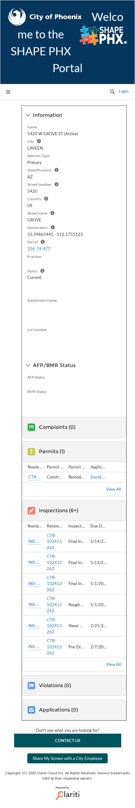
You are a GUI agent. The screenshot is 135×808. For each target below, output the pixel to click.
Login (123, 91)
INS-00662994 (34, 562)
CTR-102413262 (34, 476)
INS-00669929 (34, 541)
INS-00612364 (34, 625)
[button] (112, 91)
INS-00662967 (34, 604)
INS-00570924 (34, 583)
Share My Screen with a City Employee (67, 758)
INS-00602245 (34, 646)
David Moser (102, 476)
